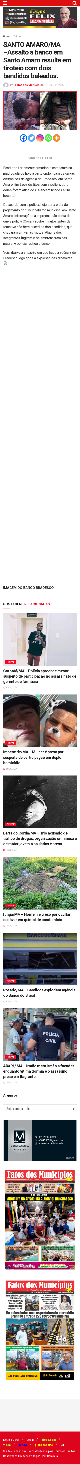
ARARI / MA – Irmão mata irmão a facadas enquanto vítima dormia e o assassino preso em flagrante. (38, 1071)
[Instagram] (40, 138)
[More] (56, 138)
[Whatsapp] (48, 138)
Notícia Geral (11, 1439)
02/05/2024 (11, 925)
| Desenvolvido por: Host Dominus (38, 1456)
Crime (17, 36)
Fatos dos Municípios (29, 85)
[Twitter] (31, 138)
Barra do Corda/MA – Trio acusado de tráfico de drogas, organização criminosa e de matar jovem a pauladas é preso (40, 838)
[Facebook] (23, 138)
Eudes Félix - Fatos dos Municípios (33, 1451)
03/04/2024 (11, 1082)
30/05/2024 (11, 687)
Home (6, 36)
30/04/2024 (11, 1001)
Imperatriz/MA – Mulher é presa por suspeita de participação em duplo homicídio (33, 757)
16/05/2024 (11, 850)
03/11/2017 (57, 85)
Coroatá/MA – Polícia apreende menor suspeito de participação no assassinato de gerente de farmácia (39, 676)
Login (30, 1439)
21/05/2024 (11, 769)
